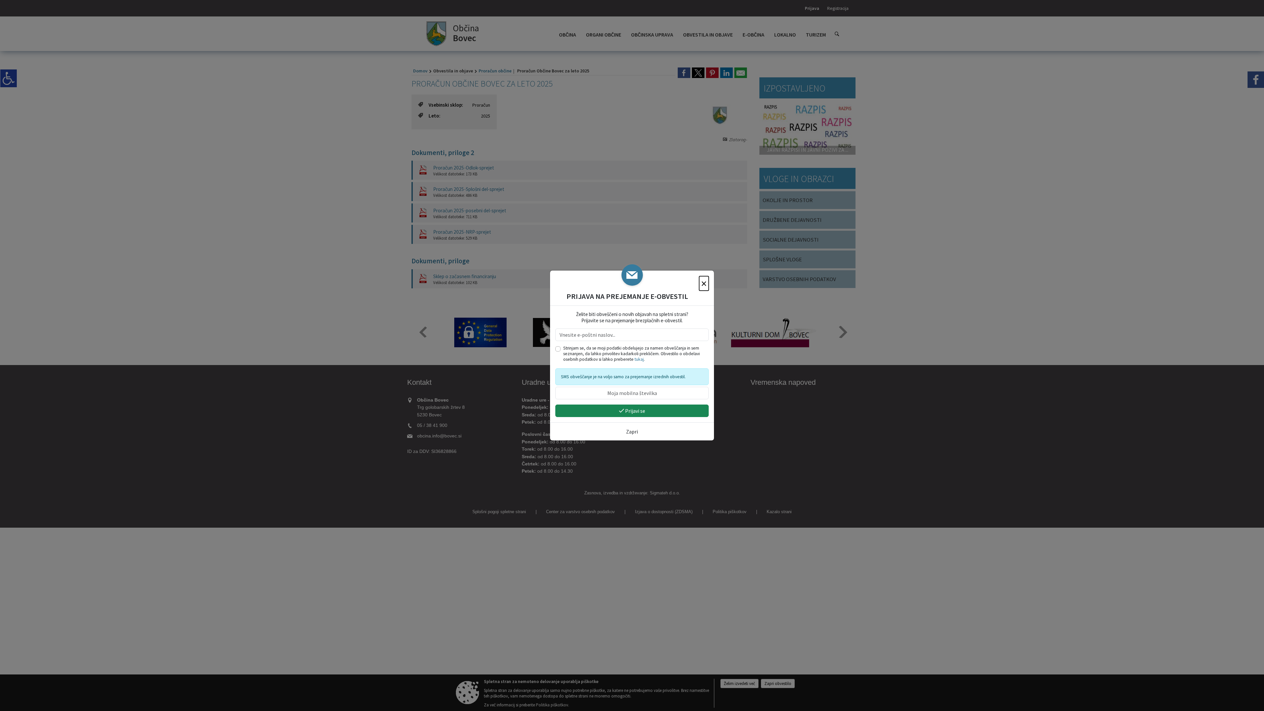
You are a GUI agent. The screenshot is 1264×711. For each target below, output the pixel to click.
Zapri (632, 431)
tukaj (639, 359)
